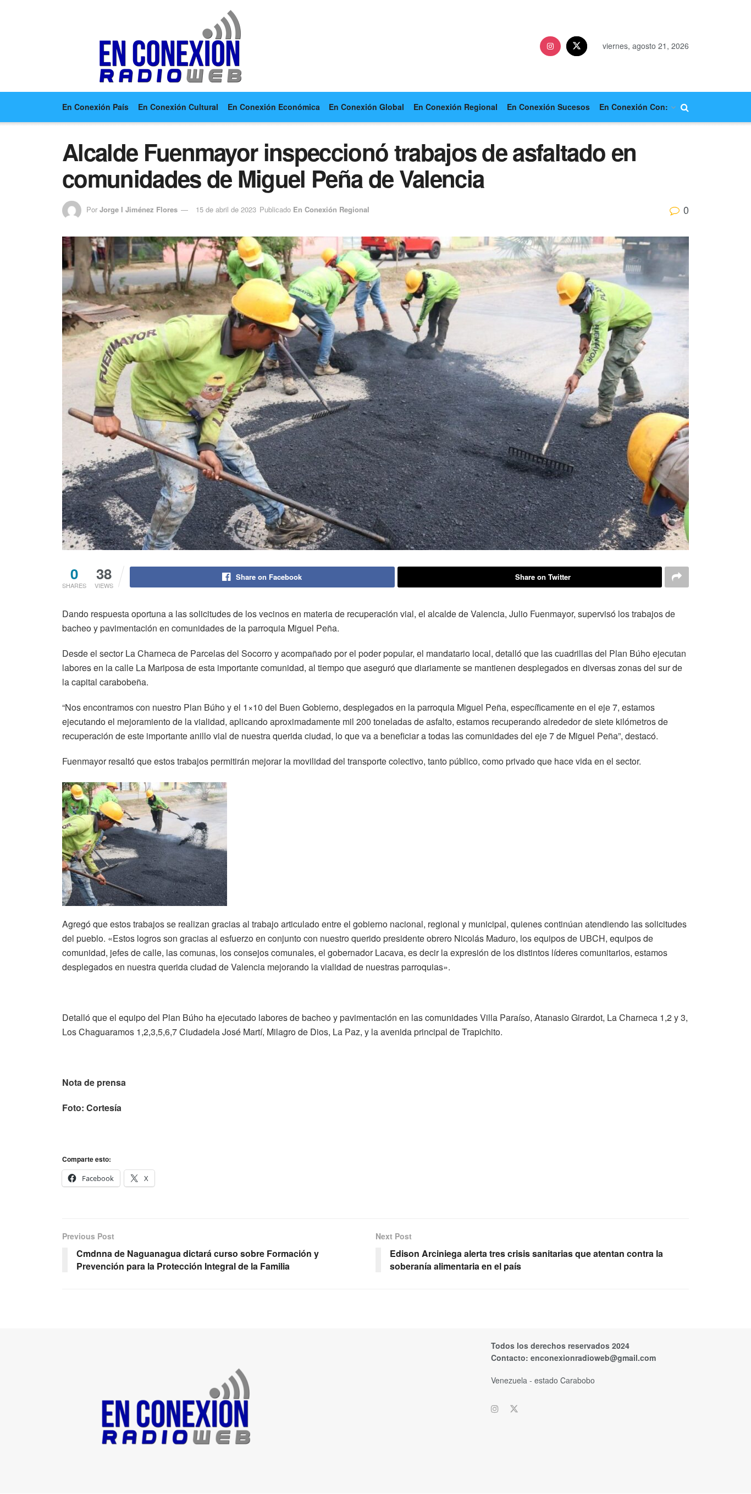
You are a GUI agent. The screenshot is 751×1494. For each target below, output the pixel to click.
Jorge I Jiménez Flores (139, 209)
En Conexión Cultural (178, 106)
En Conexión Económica (274, 106)
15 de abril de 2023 (226, 209)
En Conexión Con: (633, 106)
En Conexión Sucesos (548, 106)
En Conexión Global (366, 106)
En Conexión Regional (455, 106)
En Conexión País (95, 106)
